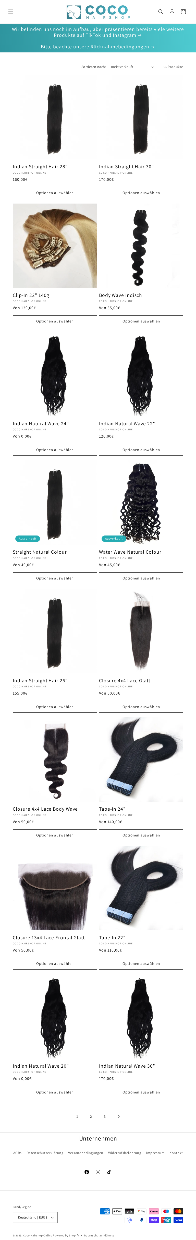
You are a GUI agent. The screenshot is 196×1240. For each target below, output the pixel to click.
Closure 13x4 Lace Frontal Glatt (49, 938)
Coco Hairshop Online (37, 1235)
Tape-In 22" (112, 938)
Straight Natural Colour (40, 552)
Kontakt (176, 1152)
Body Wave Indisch (120, 295)
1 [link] (77, 1116)
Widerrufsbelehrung (124, 1152)
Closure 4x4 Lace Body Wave (45, 809)
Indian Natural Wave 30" (127, 1066)
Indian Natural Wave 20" (41, 1066)
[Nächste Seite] (118, 1116)
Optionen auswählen (55, 192)
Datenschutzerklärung (45, 1152)
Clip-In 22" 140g (31, 295)
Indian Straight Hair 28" (40, 167)
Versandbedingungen (85, 1152)
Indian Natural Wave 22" (127, 424)
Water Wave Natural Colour (130, 552)
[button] (10, 11)
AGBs (17, 1152)
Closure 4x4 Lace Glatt (124, 681)
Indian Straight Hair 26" (40, 681)
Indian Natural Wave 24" (41, 424)
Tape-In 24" (112, 809)
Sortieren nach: (93, 66)
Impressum (155, 1152)
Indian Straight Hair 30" (126, 167)
